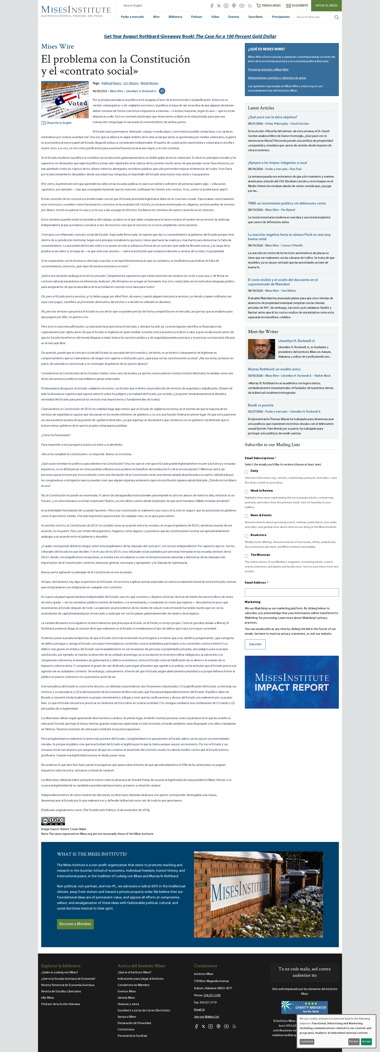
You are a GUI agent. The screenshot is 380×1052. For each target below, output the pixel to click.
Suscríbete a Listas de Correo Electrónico (144, 1010)
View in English (133, 5)
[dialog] (336, 1031)
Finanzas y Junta (128, 1004)
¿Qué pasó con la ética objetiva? (272, 117)
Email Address (257, 582)
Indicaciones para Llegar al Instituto (141, 978)
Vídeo (215, 17)
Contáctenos (126, 1029)
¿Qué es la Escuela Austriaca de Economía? (68, 978)
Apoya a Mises (127, 1017)
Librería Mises (126, 997)
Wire (156, 17)
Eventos (233, 17)
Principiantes (281, 17)
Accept (366, 1041)
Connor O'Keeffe (292, 245)
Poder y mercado (132, 17)
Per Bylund (288, 210)
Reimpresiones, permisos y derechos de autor (277, 78)
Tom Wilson (288, 290)
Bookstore (258, 535)
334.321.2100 (211, 995)
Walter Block (322, 375)
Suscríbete (255, 17)
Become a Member (75, 924)
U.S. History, (131, 83)
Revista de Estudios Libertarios (61, 991)
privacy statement (293, 633)
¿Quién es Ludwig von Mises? (59, 972)
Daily (254, 471)
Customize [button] (307, 1041)
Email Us (199, 1009)
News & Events (261, 515)
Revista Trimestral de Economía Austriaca (67, 985)
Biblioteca (175, 17)
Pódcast (196, 17)
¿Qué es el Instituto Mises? (134, 972)
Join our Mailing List (206, 1017)
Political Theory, (112, 83)
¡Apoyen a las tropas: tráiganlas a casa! (277, 163)
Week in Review (262, 490)
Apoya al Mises (326, 5)
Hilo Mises (47, 997)
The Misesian (260, 555)
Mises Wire (57, 47)
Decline (353, 1041)
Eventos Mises (127, 991)
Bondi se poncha (260, 405)
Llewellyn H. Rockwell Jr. (141, 91)
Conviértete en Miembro (134, 985)
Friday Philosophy (276, 123)
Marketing (252, 602)
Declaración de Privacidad (134, 1023)
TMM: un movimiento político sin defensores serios (287, 203)
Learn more (285, 618)
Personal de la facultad (132, 1036)
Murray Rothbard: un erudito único (274, 369)
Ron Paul (295, 169)
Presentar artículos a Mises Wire (268, 69)
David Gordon (300, 123)
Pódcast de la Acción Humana (60, 1004)
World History (150, 83)
